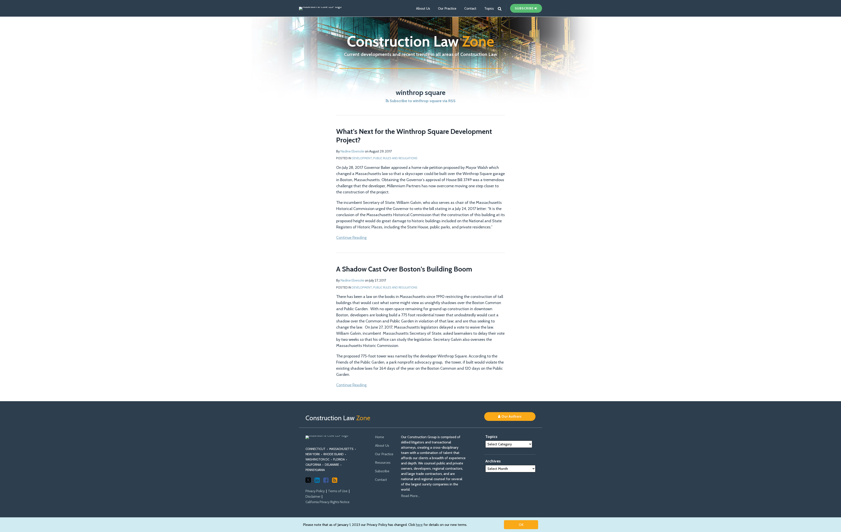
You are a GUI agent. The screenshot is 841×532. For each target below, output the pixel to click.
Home (379, 437)
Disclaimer (313, 497)
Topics (489, 8)
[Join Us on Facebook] (326, 480)
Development (362, 158)
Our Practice (447, 8)
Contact (470, 8)
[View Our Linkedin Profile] (317, 480)
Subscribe (382, 471)
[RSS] (334, 480)
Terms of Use (338, 491)
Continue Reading (351, 237)
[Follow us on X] (308, 480)
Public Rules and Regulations (395, 158)
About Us (423, 8)
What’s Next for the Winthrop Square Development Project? (414, 135)
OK (521, 525)
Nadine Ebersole (352, 151)
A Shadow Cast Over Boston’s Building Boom (404, 269)
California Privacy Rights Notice (328, 502)
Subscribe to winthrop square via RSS (422, 100)
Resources (382, 462)
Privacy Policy (315, 491)
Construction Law (420, 41)
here (419, 525)
